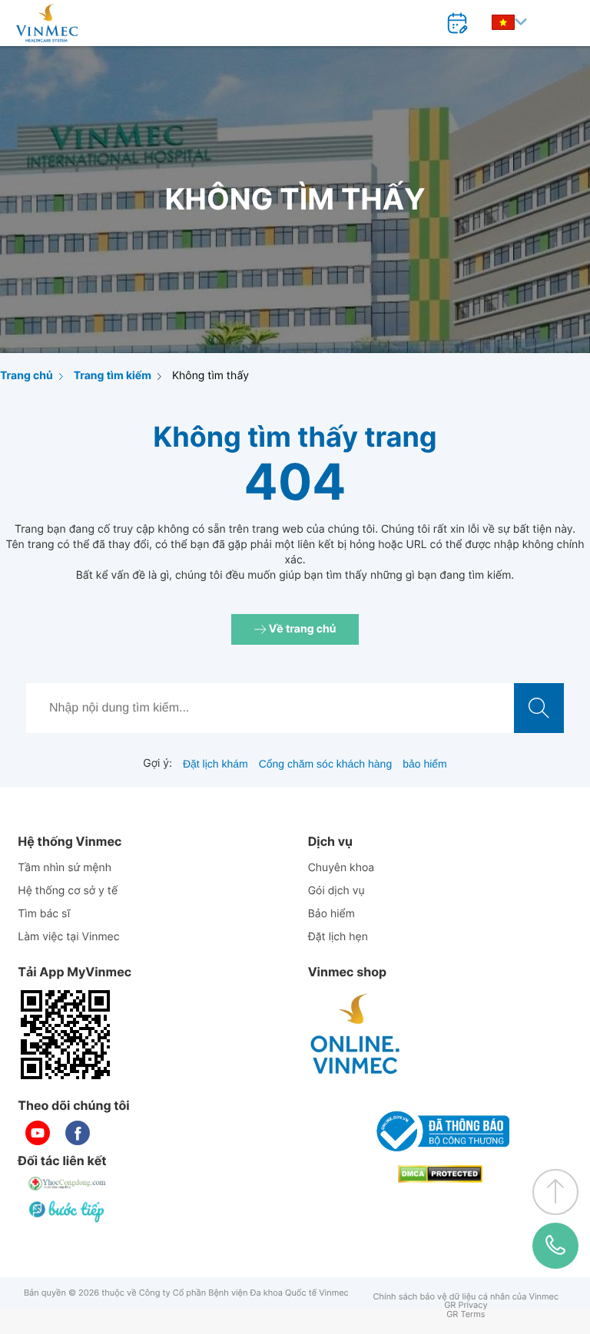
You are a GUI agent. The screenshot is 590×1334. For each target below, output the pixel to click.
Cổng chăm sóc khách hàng (326, 764)
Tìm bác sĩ (44, 913)
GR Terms (465, 1314)
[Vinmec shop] (355, 1034)
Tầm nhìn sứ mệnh (64, 867)
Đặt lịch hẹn (338, 936)
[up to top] (555, 1192)
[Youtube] (37, 1133)
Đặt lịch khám (215, 764)
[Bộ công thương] (440, 1131)
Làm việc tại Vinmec (68, 936)
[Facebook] (77, 1133)
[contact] (555, 1245)
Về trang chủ (301, 629)
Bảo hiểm (331, 913)
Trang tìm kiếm (112, 375)
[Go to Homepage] (46, 23)
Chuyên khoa (341, 867)
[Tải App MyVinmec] (65, 1034)
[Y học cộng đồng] (67, 1183)
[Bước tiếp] (67, 1211)
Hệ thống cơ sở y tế (68, 890)
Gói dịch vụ (336, 890)
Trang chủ (26, 375)
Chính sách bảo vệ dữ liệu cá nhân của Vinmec (466, 1297)
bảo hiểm (425, 764)
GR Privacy (465, 1305)
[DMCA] (440, 1174)
